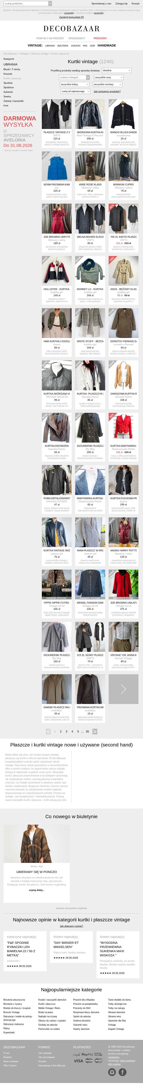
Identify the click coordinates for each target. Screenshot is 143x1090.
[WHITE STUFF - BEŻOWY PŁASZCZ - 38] (90, 323)
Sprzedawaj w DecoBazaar (51, 1065)
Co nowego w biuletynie (71, 816)
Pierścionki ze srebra (49, 1029)
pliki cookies (114, 1064)
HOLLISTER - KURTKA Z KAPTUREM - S (66, 289)
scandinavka (123, 135)
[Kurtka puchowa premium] (123, 480)
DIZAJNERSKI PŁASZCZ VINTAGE (96, 445)
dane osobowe (127, 1060)
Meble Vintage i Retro (49, 1008)
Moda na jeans (45, 1012)
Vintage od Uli (57, 605)
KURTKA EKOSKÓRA (57, 445)
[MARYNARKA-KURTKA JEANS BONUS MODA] (90, 480)
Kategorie (8, 58)
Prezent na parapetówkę (85, 1004)
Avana (56, 344)
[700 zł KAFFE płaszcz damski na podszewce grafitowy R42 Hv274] (123, 218)
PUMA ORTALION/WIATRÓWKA (61, 498)
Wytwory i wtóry (90, 187)
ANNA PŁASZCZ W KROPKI (92, 550)
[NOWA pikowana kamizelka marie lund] (57, 166)
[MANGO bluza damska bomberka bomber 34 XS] (123, 114)
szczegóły (69, 13)
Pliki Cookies (10, 1065)
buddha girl (57, 292)
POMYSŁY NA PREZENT (50, 38)
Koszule (7, 73)
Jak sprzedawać (46, 1057)
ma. (57, 187)
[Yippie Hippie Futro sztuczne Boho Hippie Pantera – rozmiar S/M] (57, 584)
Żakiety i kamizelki (13, 101)
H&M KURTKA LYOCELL (57, 341)
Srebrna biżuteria (81, 1020)
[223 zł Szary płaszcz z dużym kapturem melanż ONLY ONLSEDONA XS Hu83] (90, 637)
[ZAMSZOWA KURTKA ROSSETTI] (123, 375)
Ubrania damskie (116, 1012)
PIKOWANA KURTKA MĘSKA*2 (94, 707)
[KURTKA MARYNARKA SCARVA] (123, 428)
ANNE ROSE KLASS (90, 184)
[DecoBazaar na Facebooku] (122, 1072)
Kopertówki (9, 1032)
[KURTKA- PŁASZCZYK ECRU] (90, 375)
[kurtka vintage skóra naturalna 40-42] (57, 532)
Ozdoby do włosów (47, 1025)
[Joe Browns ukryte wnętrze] (57, 218)
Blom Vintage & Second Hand (93, 135)
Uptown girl (57, 553)
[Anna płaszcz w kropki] (90, 532)
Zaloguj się (121, 3)
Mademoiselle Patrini (123, 449)
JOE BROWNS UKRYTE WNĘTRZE (63, 236)
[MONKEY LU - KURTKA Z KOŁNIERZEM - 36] (90, 271)
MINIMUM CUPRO (123, 184)
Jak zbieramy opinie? (71, 926)
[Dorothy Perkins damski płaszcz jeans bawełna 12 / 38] (123, 323)
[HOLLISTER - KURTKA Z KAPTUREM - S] (57, 271)
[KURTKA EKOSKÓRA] (57, 428)
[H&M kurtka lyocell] (57, 323)
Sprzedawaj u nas (101, 3)
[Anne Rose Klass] (90, 166)
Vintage (112, 1025)
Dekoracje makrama (13, 1024)
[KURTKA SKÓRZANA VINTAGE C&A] (57, 375)
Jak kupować (45, 1053)
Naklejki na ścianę (47, 1016)
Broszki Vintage (11, 1012)
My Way (90, 449)
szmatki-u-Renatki (123, 344)
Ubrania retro (114, 1016)
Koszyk (136, 3)
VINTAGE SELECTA (57, 396)
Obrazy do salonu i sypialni (52, 1020)
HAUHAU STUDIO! (56, 501)
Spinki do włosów (82, 1016)
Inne (5, 105)
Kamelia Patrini (90, 396)
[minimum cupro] (123, 166)
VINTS (56, 135)
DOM (92, 46)
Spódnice (8, 87)
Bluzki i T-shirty (11, 69)
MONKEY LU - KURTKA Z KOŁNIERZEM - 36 (102, 289)
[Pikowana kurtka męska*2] (90, 689)
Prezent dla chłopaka (84, 999)
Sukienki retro (80, 1025)
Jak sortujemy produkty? (107, 91)
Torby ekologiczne (117, 1004)
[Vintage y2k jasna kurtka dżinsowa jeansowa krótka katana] (123, 637)
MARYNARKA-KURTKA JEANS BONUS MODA (102, 498)
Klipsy (6, 1028)
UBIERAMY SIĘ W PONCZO (36, 872)
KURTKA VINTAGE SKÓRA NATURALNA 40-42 (69, 550)
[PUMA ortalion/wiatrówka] (57, 480)
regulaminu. (114, 1057)
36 (87, 731)
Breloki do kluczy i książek (17, 1008)
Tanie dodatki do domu (119, 999)
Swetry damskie (81, 1029)
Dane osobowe (10, 1061)
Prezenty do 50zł (81, 1008)
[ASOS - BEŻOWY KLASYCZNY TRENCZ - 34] (123, 271)
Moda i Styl (37, 866)
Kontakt (42, 1061)
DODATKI (75, 46)
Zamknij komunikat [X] (71, 17)
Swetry (7, 96)
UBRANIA (50, 46)
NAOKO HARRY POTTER (124, 550)
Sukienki (8, 91)
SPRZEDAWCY (76, 38)
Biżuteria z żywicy (12, 1004)
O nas (6, 1053)
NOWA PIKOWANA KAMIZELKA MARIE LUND (69, 184)
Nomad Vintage (123, 658)
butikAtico (56, 710)
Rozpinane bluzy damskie (86, 1012)
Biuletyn (7, 1057)
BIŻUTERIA (63, 46)
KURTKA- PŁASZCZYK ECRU (93, 393)
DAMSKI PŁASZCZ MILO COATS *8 (63, 707)
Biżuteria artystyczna (14, 999)
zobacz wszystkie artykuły (71, 908)
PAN (85, 46)
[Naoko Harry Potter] (123, 532)
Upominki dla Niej (117, 1020)
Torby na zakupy (116, 1008)
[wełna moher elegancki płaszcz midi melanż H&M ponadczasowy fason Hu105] (90, 218)
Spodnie (8, 82)
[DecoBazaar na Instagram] (112, 1072)
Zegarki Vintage (116, 1029)
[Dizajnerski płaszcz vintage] (90, 428)
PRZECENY (100, 38)
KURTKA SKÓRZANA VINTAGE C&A (64, 393)
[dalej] (123, 689)
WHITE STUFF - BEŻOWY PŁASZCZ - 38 (100, 341)
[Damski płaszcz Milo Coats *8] (57, 689)
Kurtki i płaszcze (12, 78)
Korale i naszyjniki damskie (52, 999)
